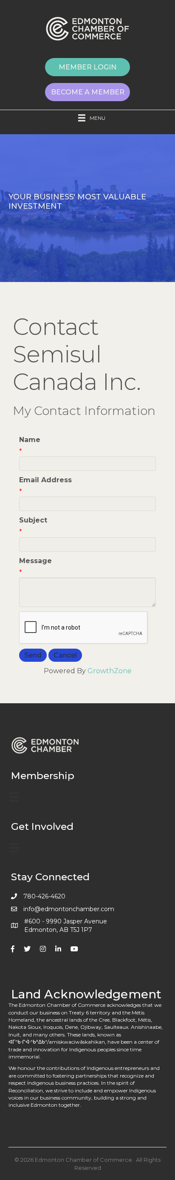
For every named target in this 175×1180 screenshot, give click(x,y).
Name (29, 440)
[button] (87, 67)
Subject (33, 520)
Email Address (45, 480)
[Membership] (14, 797)
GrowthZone (110, 671)
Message (35, 561)
